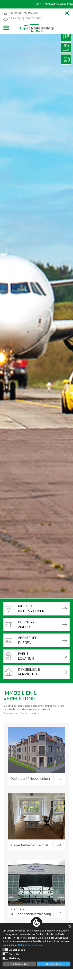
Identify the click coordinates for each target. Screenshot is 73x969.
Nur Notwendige (19, 964)
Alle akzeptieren (53, 964)
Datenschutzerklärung (30, 945)
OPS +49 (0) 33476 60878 (25, 18)
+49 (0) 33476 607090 (23, 12)
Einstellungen (17, 949)
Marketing (14, 958)
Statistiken (15, 954)
